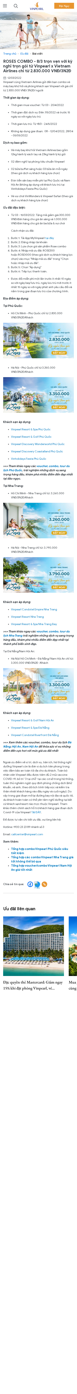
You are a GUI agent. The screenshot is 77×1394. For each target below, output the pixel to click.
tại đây (49, 238)
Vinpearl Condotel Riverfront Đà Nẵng (35, 735)
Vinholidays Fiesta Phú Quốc (28, 458)
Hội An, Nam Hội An (25, 746)
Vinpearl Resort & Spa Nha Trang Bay (34, 624)
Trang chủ (9, 53)
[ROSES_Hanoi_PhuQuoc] (38, 394)
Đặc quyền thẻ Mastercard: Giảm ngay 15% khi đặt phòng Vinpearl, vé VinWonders (33, 985)
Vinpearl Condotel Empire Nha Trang (34, 609)
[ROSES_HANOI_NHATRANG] (38, 574)
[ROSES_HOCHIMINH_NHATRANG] (38, 520)
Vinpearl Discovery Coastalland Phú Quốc (37, 451)
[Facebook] (30, 884)
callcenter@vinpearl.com (27, 834)
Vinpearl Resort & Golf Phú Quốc (31, 436)
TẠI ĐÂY (36, 812)
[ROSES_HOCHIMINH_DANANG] (38, 685)
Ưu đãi (24, 53)
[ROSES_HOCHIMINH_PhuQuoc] (38, 340)
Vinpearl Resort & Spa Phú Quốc (31, 429)
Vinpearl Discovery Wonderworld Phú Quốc (38, 444)
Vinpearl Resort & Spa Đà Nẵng (30, 727)
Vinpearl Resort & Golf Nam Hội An (32, 720)
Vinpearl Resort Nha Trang (27, 616)
